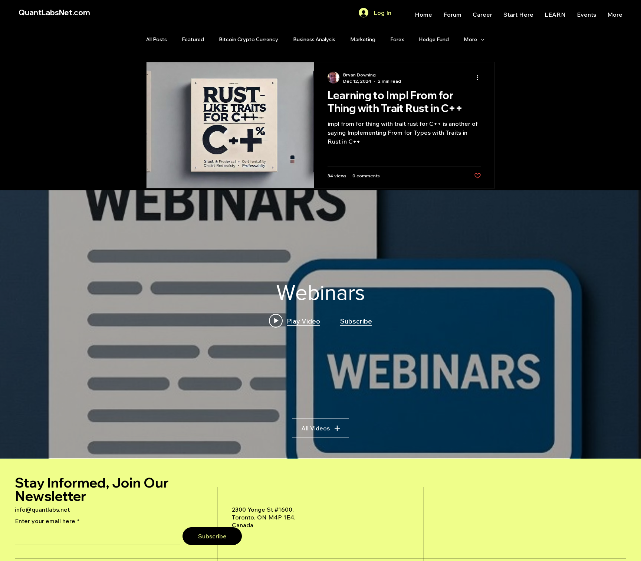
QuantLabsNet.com (54, 12)
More (470, 39)
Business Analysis (314, 39)
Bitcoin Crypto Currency (248, 39)
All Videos (315, 428)
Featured (193, 39)
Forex (397, 39)
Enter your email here (45, 521)
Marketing (362, 39)
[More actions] (480, 77)
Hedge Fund (434, 39)
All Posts (156, 39)
